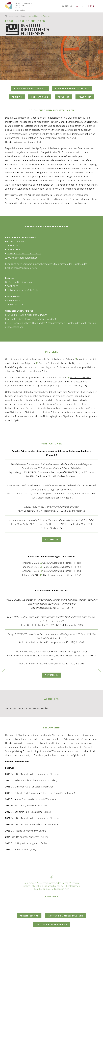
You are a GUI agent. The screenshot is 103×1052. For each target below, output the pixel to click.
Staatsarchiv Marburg (81, 377)
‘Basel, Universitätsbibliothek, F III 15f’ (62, 574)
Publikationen (39, 97)
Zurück (3, 672)
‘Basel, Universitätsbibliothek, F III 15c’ (62, 566)
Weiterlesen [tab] (51, 539)
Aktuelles (63, 97)
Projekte (17, 97)
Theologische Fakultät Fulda (18, 6)
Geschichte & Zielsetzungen (30, 88)
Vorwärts (99, 672)
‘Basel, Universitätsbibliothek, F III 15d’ (61, 570)
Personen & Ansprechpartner (72, 88)
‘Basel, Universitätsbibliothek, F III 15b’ (61, 562)
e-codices (82, 359)
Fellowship (85, 97)
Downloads (51, 896)
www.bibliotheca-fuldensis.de (22, 257)
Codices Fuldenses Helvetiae (53, 363)
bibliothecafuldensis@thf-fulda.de (24, 253)
